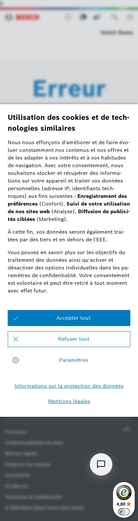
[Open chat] (101, 464)
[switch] (124, 511)
